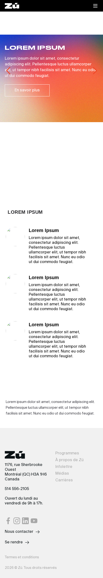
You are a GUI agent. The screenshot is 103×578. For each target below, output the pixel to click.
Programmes (67, 453)
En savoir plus (27, 90)
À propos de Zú (69, 460)
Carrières (64, 480)
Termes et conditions (22, 557)
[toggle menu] (95, 6)
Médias (62, 474)
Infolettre (63, 467)
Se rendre (14, 542)
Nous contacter (19, 532)
